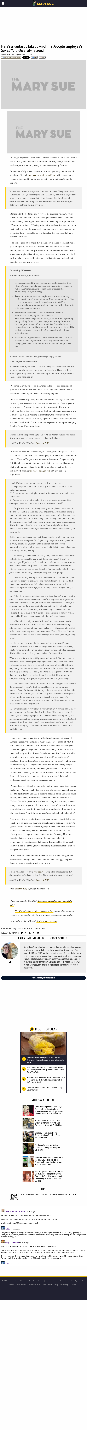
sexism (20, 928)
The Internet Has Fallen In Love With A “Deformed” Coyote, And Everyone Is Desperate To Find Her (48, 1122)
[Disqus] (43, 1236)
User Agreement (77, 1281)
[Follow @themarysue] (21, 934)
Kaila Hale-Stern (8, 54)
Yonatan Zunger (22, 888)
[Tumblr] (33, 934)
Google (15, 928)
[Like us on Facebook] (25, 934)
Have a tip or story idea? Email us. (33, 1194)
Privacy (40, 1281)
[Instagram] (29, 934)
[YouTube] (37, 934)
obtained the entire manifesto (42, 175)
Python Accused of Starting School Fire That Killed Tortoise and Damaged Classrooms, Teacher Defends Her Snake (45, 1060)
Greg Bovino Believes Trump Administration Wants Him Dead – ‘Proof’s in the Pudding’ (48, 1135)
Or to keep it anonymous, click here (62, 1194)
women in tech (29, 928)
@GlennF (38, 871)
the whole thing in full (39, 470)
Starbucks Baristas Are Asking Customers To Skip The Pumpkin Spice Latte (47, 1147)
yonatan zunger (40, 928)
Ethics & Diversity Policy (16, 1285)
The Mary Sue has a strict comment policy (34, 910)
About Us (23, 1281)
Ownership (64, 1285)
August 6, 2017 (42, 443)
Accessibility (64, 1281)
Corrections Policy (34, 1285)
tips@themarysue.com (46, 921)
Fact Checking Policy (50, 1285)
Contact (73, 1285)
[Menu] (3, 3)
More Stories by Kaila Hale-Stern (43, 978)
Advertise (32, 1281)
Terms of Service (52, 1281)
